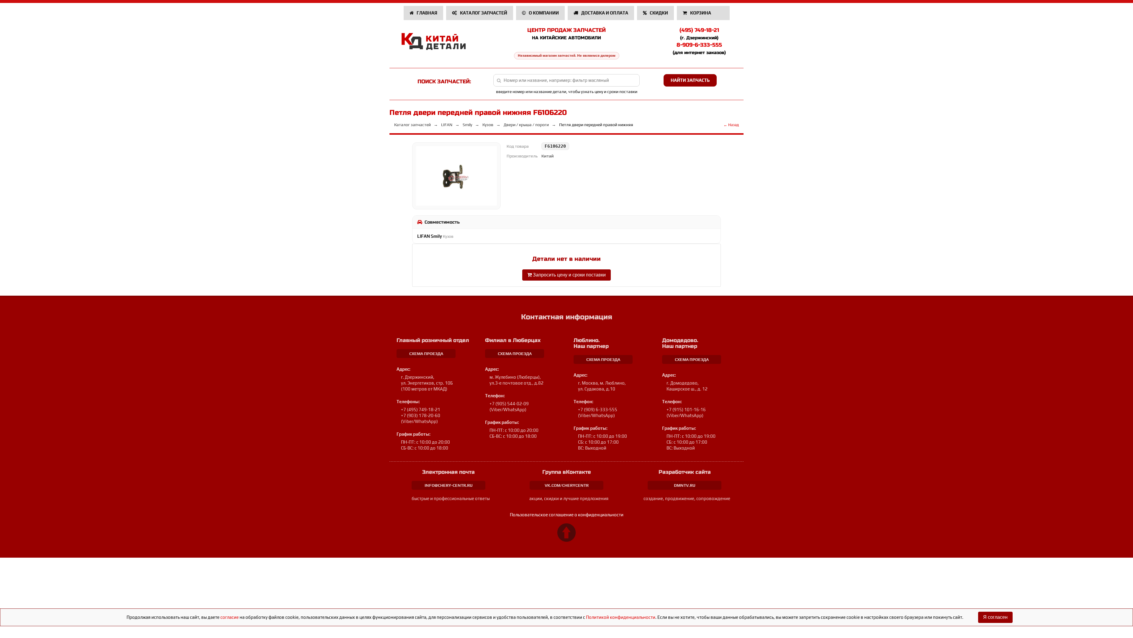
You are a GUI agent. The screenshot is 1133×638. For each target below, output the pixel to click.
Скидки (658, 12)
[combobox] (566, 80)
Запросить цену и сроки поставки (569, 274)
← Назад (731, 125)
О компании (543, 12)
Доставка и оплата (604, 12)
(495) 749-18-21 (699, 30)
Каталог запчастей (483, 12)
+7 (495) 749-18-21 (420, 409)
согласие (229, 617)
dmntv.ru (684, 485)
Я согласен (995, 617)
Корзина (700, 12)
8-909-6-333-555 (699, 45)
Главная (426, 12)
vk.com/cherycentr (567, 485)
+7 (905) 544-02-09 (509, 403)
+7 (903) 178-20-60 (420, 415)
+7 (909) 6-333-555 (597, 409)
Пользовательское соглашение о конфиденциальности (566, 514)
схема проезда (426, 353)
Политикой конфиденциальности (620, 617)
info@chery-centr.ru (449, 485)
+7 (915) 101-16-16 (686, 409)
